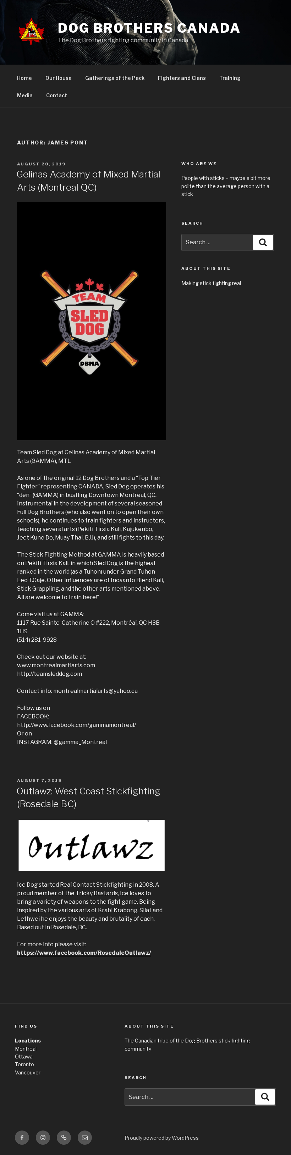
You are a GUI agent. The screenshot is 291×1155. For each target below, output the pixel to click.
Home (24, 78)
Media (25, 95)
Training (230, 78)
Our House (58, 78)
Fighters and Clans (182, 78)
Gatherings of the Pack (114, 78)
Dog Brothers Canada (149, 28)
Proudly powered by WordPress (162, 1138)
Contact (56, 95)
